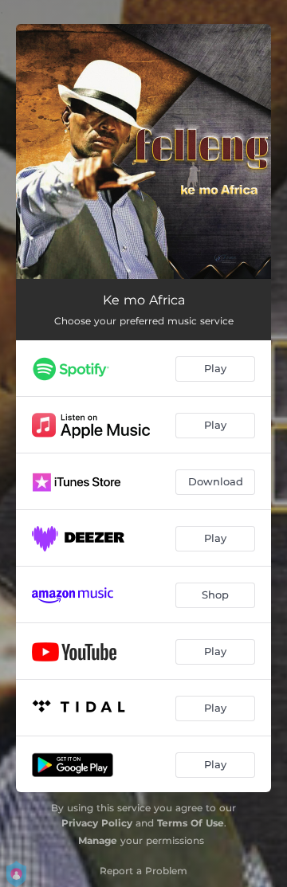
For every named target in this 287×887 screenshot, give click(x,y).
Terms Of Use (190, 823)
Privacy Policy (96, 823)
